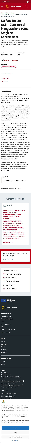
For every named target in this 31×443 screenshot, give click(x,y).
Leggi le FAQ (4, 391)
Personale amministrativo (8, 329)
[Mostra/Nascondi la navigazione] (2, 6)
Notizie (3, 341)
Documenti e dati (5, 332)
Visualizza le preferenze (15, 437)
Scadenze (3, 349)
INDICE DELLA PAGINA (6, 74)
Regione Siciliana (5, 1)
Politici (3, 327)
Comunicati (4, 344)
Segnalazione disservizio (7, 396)
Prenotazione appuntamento (9, 393)
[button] (28, 402)
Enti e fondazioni (5, 324)
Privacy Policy (15, 440)
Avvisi (2, 347)
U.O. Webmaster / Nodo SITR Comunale (14, 180)
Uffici (2, 321)
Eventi (3, 364)
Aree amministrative (6, 319)
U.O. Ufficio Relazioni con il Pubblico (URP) (12, 381)
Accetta (15, 428)
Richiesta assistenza (6, 399)
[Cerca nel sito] (27, 7)
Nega (15, 432)
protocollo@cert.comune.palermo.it (13, 385)
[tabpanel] (15, 225)
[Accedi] (27, 1)
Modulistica (4, 352)
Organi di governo (6, 316)
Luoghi (3, 361)
